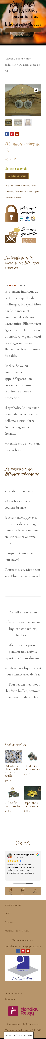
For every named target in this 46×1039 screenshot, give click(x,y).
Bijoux (19, 58)
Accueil (9, 58)
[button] (36, 90)
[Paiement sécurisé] (21, 222)
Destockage (26, 185)
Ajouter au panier (17, 175)
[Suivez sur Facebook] (7, 134)
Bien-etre (28, 191)
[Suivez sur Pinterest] (12, 134)
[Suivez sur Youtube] (17, 134)
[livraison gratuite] (21, 242)
